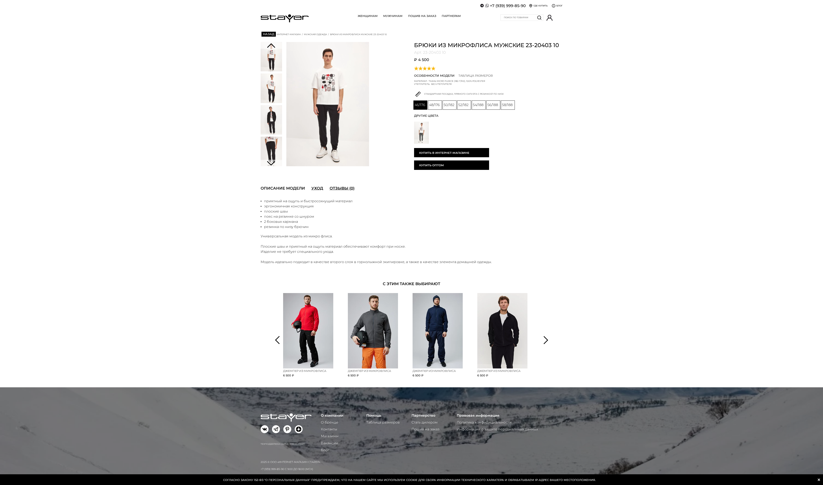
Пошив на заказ (422, 16)
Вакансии (329, 443)
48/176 (434, 105)
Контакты (329, 429)
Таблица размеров (383, 422)
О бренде (329, 422)
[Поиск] (539, 17)
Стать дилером (425, 422)
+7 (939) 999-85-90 (508, 5)
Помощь (373, 415)
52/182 (463, 105)
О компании (332, 415)
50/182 (449, 105)
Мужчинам (392, 16)
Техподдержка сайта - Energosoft (283, 444)
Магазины (329, 436)
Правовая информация (478, 415)
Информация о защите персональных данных (497, 429)
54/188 (478, 105)
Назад (268, 34)
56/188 (492, 105)
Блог (325, 450)
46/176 (420, 105)
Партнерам (451, 16)
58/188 (507, 105)
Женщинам (368, 16)
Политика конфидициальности (484, 422)
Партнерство (423, 415)
